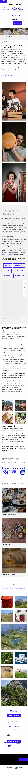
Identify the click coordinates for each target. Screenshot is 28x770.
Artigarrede (9, 254)
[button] (25, 8)
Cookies (4, 756)
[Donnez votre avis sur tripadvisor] (14, 730)
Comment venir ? (14, 741)
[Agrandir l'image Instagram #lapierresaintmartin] (7, 616)
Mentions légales (16, 756)
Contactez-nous (14, 715)
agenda (9, 450)
